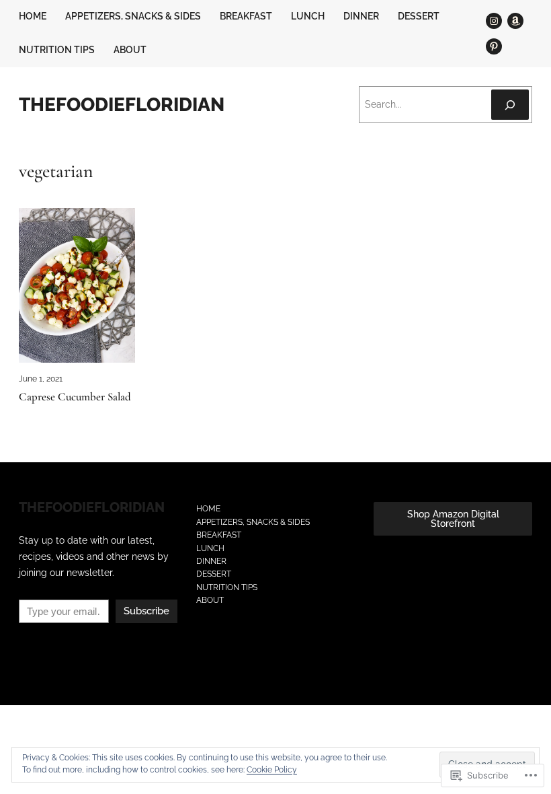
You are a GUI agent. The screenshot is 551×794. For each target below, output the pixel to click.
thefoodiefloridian (121, 104)
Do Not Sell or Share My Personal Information (195, 657)
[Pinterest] (494, 46)
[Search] (510, 104)
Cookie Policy (272, 769)
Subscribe (146, 611)
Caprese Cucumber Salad (75, 397)
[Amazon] (515, 21)
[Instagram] (494, 21)
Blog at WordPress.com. (63, 657)
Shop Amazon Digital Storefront (453, 519)
